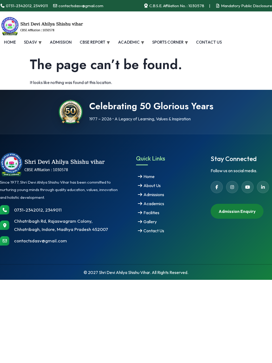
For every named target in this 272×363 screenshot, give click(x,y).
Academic (129, 42)
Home (10, 42)
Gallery (150, 221)
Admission (61, 42)
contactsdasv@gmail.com (40, 240)
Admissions (153, 194)
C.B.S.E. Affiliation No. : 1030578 (176, 6)
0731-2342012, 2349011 (38, 210)
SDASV (30, 42)
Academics (153, 203)
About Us (152, 185)
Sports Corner (168, 42)
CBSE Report (92, 42)
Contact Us (209, 42)
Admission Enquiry (237, 211)
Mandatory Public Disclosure (246, 6)
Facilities (151, 212)
